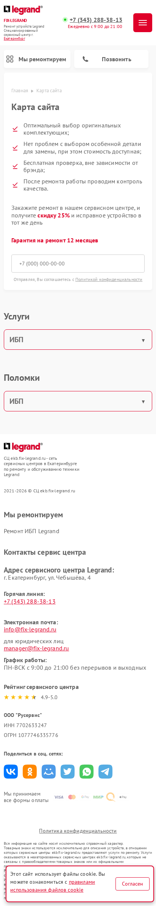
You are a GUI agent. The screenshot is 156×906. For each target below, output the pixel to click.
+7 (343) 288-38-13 (96, 19)
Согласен (132, 883)
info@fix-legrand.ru (30, 629)
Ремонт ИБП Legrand (31, 531)
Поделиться (11, 772)
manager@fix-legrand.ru (36, 648)
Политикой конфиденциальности (108, 279)
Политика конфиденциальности (78, 830)
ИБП (16, 339)
